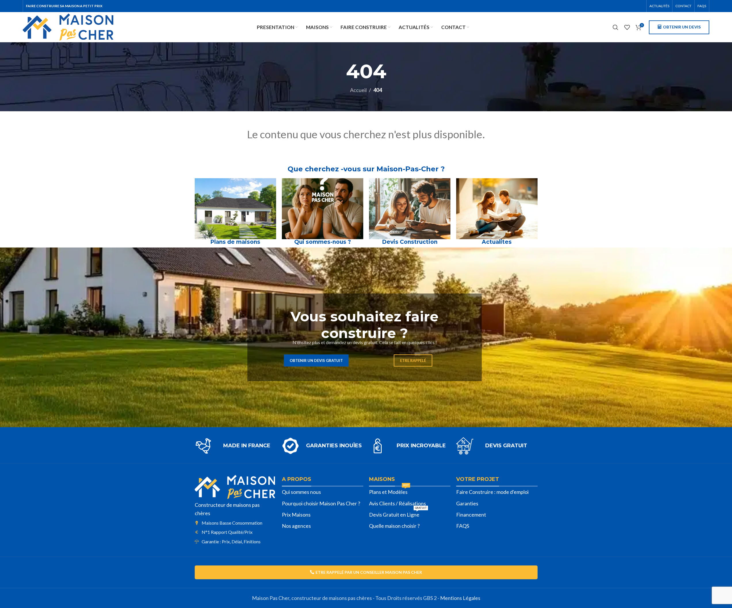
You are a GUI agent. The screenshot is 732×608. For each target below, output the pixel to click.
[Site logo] (68, 26)
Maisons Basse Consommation (232, 522)
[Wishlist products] (627, 27)
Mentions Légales (460, 598)
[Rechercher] (615, 27)
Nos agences (296, 526)
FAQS (462, 526)
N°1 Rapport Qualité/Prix (227, 532)
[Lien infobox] (235, 445)
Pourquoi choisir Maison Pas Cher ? (321, 503)
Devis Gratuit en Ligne (398, 513)
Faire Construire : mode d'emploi (492, 492)
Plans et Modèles (389, 490)
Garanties (467, 503)
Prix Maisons (296, 514)
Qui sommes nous (301, 492)
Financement (471, 514)
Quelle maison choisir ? (394, 526)
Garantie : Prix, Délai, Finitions (231, 541)
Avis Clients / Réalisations (397, 503)
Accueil (358, 90)
